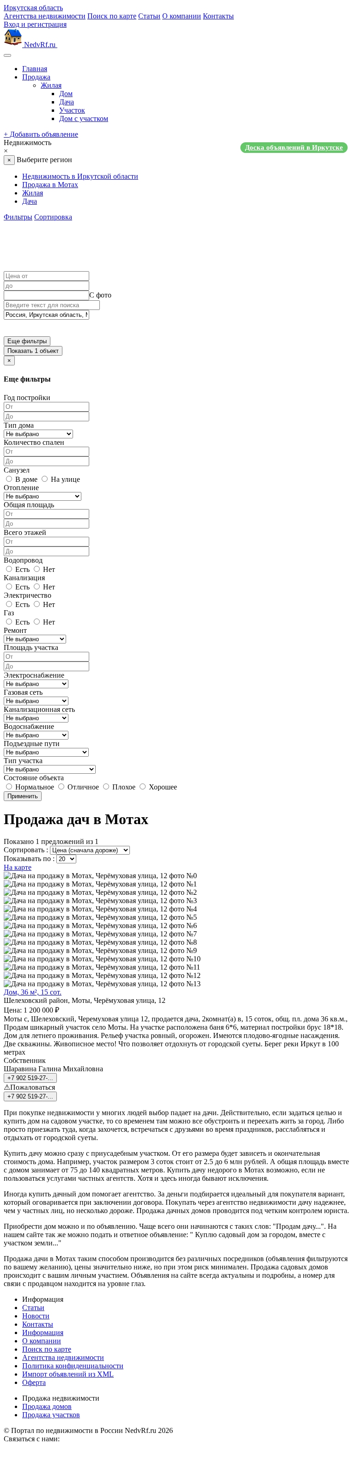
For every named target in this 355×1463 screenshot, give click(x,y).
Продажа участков (51, 1415)
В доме (25, 479)
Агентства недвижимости (45, 16)
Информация (42, 1332)
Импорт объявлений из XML (68, 1374)
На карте (17, 867)
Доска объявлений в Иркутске (294, 147)
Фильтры (18, 217)
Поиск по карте (111, 16)
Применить (22, 796)
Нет (48, 569)
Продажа (36, 77)
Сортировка (53, 217)
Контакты (218, 16)
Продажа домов (47, 1406)
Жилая (51, 85)
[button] (177, 147)
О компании (181, 16)
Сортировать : (26, 850)
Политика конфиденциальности (72, 1366)
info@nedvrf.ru (84, 1439)
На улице (64, 479)
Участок (72, 110)
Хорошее (162, 787)
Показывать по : (29, 858)
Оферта (34, 1382)
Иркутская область (33, 8)
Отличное (82, 787)
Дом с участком (83, 118)
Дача (66, 102)
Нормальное (33, 787)
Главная (34, 69)
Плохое (122, 787)
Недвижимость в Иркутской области (80, 176)
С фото (100, 295)
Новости (35, 1316)
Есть (21, 569)
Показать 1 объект (33, 350)
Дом (66, 93)
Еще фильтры (27, 341)
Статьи (149, 16)
